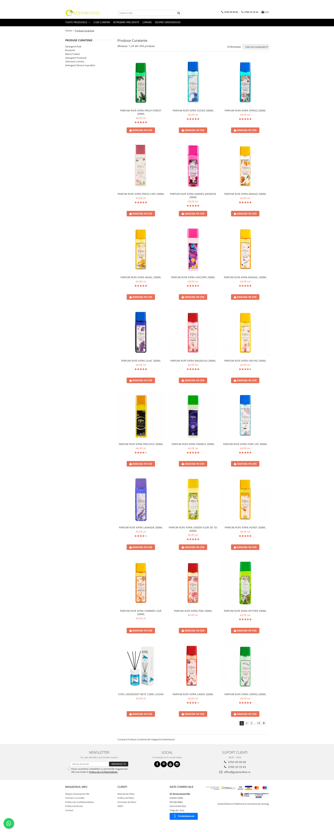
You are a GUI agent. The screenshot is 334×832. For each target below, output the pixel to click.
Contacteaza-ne (186, 816)
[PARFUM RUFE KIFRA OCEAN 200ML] (193, 82)
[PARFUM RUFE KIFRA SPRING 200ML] (245, 82)
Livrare (147, 22)
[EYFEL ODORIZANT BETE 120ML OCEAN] (141, 666)
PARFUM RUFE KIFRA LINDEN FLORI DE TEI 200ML (193, 529)
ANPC (120, 806)
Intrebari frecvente (126, 22)
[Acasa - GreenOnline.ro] (82, 13)
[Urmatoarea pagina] (264, 723)
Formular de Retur (126, 802)
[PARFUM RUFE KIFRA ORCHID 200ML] (245, 332)
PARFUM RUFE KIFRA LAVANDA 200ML (141, 527)
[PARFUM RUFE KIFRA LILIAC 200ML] (141, 332)
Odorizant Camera (74, 61)
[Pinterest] (164, 764)
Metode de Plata (125, 793)
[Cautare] (179, 13)
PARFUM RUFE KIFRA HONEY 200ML (245, 527)
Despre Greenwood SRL (77, 793)
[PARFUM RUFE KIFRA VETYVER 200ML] (245, 583)
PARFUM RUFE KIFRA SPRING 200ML (245, 110)
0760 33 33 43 (237, 767)
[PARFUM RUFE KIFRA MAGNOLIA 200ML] (193, 332)
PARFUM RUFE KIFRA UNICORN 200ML (193, 277)
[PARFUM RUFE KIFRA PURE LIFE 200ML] (245, 416)
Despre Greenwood (167, 22)
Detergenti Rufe (73, 46)
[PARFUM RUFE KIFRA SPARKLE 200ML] (193, 416)
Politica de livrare (74, 806)
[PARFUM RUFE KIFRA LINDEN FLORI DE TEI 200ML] (193, 499)
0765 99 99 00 (237, 762)
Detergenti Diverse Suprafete (80, 65)
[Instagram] (177, 764)
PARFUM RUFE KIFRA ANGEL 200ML (141, 277)
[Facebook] (157, 764)
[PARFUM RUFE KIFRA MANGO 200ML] (245, 166)
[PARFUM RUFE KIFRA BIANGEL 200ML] (245, 249)
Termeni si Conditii (74, 797)
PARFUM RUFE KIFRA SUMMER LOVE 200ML (141, 612)
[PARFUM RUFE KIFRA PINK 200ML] (193, 583)
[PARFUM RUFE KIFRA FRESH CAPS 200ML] (141, 166)
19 (258, 723)
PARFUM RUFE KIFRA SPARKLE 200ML (193, 444)
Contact (69, 810)
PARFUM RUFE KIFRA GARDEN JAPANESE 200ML (193, 195)
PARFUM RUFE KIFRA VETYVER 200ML (245, 610)
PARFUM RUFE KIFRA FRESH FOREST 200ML (140, 112)
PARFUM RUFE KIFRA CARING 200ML (245, 694)
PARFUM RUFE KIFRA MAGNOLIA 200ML (193, 360)
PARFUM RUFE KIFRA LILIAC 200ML (141, 360)
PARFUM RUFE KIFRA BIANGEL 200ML (245, 277)
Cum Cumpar (102, 22)
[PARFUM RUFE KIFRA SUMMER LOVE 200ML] (141, 583)
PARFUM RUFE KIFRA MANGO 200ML (245, 194)
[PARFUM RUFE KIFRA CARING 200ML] (245, 666)
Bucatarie (70, 50)
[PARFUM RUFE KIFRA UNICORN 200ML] (193, 249)
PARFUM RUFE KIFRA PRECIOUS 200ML (141, 444)
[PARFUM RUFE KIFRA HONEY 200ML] (245, 499)
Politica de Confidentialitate (103, 772)
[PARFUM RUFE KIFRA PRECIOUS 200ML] (141, 416)
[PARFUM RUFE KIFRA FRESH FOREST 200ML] (141, 82)
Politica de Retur (125, 797)
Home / (69, 30)
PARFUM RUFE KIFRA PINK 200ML (193, 610)
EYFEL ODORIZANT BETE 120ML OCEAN (141, 694)
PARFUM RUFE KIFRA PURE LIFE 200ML (245, 444)
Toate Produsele (76, 22)
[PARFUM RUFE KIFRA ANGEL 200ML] (141, 249)
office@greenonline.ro (236, 772)
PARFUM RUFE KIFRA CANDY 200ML (193, 694)
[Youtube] (170, 764)
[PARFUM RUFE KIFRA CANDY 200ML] (193, 666)
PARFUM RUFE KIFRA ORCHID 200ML (245, 360)
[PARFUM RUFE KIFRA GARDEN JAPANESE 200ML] (193, 166)
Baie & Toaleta (72, 54)
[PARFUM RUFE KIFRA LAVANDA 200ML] (141, 499)
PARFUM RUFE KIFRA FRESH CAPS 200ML (141, 194)
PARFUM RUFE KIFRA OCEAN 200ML (193, 110)
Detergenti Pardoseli (75, 57)
